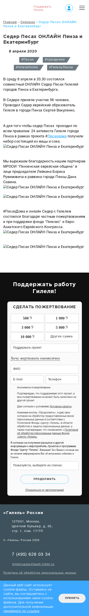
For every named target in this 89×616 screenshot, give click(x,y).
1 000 (62, 318)
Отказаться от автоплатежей (44, 490)
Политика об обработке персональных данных (39, 573)
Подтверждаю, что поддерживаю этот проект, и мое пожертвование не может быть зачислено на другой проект (46, 397)
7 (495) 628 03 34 (31, 555)
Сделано (28, 22)
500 (27, 318)
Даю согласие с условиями (44, 406)
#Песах (27, 59)
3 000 (27, 327)
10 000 (27, 336)
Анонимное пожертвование (33, 387)
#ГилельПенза (61, 67)
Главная (10, 22)
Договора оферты (61, 406)
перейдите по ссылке (21, 611)
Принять (72, 598)
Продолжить (44, 479)
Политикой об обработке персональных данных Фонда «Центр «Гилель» (47, 433)
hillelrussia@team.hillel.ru (33, 564)
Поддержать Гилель (42, 8)
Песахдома (57, 136)
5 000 (62, 327)
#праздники (55, 59)
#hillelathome (27, 67)
